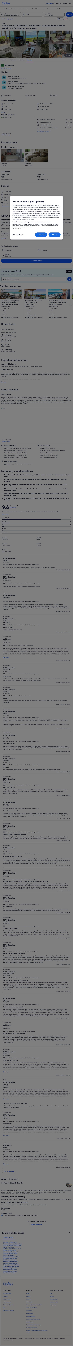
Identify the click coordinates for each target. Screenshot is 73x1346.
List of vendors (16, 228)
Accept (54, 234)
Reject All (41, 234)
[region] (36, 218)
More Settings (17, 234)
